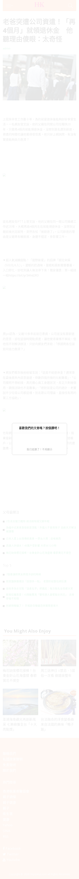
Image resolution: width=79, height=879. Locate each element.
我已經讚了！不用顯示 (39, 449)
